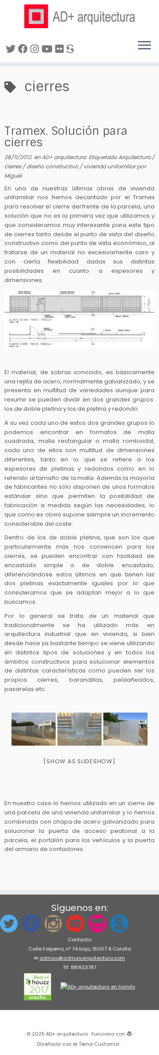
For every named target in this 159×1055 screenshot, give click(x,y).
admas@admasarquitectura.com (82, 958)
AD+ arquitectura (64, 157)
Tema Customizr (99, 1044)
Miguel (13, 175)
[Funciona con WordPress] (129, 1032)
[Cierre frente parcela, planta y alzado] (79, 319)
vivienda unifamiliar (110, 166)
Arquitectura (135, 157)
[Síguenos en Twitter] (12, 49)
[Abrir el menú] (144, 46)
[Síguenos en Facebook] (24, 49)
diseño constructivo (53, 166)
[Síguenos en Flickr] (60, 49)
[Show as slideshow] (79, 761)
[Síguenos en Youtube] (48, 49)
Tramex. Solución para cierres (66, 137)
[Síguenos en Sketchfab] (71, 49)
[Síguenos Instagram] (36, 49)
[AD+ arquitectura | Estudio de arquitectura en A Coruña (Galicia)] (79, 16)
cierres (13, 166)
